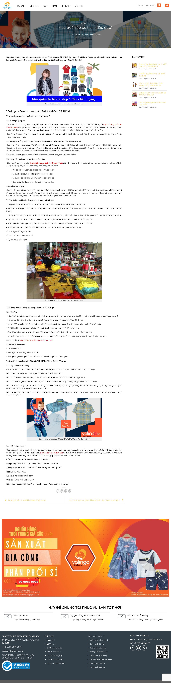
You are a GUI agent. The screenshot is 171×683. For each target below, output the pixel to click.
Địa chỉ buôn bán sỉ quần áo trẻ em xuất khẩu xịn (152, 94)
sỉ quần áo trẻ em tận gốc (51, 453)
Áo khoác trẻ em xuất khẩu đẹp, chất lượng (27, 500)
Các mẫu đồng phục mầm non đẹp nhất (152, 103)
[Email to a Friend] (66, 491)
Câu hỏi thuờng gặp (54, 655)
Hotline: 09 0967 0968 (55, 663)
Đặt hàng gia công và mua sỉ (101, 659)
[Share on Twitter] (62, 491)
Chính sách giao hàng (98, 655)
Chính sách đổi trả (97, 644)
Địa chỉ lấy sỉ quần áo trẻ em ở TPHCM (152, 75)
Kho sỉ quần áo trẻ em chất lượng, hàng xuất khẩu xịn (151, 84)
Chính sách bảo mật (97, 667)
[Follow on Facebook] (132, 648)
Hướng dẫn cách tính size (100, 640)
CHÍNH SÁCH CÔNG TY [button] (96, 636)
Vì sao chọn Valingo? (55, 659)
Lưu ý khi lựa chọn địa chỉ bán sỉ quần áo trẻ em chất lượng (95, 500)
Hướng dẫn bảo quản (98, 648)
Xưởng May (85, 24)
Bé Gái (20, 6)
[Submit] (159, 5)
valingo (98, 35)
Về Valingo (51, 644)
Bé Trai (33, 6)
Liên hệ (78, 6)
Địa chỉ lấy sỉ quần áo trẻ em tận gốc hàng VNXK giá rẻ (153, 65)
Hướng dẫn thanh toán (99, 652)
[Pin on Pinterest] (70, 491)
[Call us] (144, 648)
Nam (54, 6)
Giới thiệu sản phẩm (54, 648)
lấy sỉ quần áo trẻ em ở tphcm (40, 340)
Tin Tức (65, 6)
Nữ (44, 6)
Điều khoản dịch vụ (97, 663)
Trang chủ (51, 640)
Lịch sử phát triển (54, 652)
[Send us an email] (138, 648)
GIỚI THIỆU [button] (49, 636)
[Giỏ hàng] (167, 5)
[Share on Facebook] (58, 491)
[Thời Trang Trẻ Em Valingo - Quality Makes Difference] (7, 5)
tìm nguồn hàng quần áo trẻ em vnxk (46, 163)
